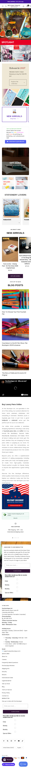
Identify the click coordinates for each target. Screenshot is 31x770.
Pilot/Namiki (5, 436)
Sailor (27, 433)
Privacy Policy (6, 693)
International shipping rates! (15, 532)
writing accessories (16, 458)
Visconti (21, 433)
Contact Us (5, 696)
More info (15, 517)
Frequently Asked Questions (10, 662)
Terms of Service (7, 690)
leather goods (23, 460)
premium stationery (18, 413)
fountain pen (6, 418)
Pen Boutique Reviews (8, 665)
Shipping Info (5, 668)
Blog (3, 687)
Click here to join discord (16, 141)
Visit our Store (6, 684)
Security (4, 671)
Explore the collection (18, 82)
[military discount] (15, 496)
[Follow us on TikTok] (22, 741)
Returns (4, 674)
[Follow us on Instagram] (11, 741)
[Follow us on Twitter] (7, 741)
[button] (23, 6)
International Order (7, 677)
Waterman (13, 436)
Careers (4, 659)
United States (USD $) (8, 747)
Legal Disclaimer (6, 681)
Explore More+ (15, 276)
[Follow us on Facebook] (4, 741)
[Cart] (27, 6)
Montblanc (14, 433)
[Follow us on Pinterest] (15, 741)
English (19, 747)
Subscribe (17, 571)
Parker (23, 436)
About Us (4, 656)
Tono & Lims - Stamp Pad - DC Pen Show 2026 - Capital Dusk (10, 266)
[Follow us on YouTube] (19, 741)
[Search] (6, 6)
